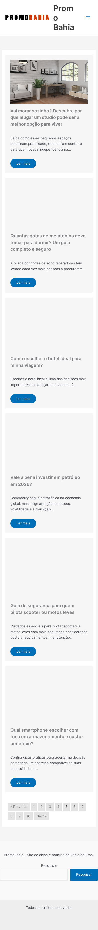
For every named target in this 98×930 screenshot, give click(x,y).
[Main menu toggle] (88, 18)
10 (28, 816)
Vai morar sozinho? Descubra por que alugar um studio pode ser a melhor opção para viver (46, 117)
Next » (41, 816)
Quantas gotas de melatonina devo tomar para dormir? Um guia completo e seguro (48, 242)
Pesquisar (49, 865)
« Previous (18, 807)
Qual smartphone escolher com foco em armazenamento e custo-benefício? (46, 736)
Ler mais (23, 163)
